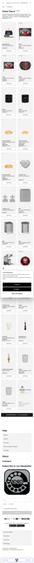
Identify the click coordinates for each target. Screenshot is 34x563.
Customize (16, 289)
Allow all (17, 284)
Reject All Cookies (17, 293)
